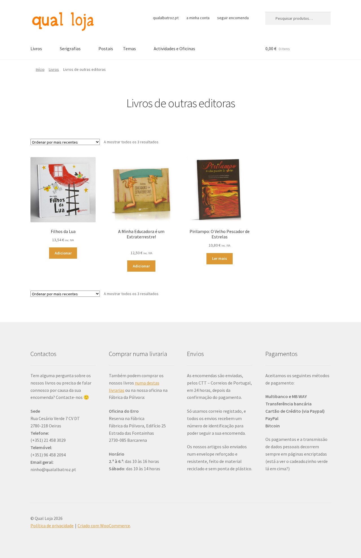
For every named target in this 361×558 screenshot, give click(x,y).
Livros (36, 48)
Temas (129, 48)
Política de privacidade (52, 525)
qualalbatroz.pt (166, 17)
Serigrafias (70, 48)
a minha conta (198, 17)
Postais (105, 48)
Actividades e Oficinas (174, 48)
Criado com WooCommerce (104, 525)
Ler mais (219, 258)
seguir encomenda (233, 17)
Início (40, 69)
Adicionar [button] (63, 253)
